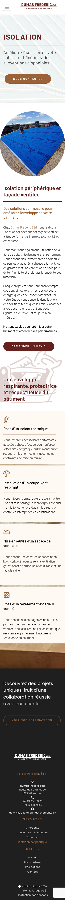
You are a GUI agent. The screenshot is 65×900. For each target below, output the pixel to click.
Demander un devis (29, 346)
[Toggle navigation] (6, 7)
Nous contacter (28, 78)
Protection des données (33, 895)
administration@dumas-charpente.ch (32, 812)
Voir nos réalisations (32, 720)
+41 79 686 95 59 (32, 801)
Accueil (32, 857)
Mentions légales (33, 890)
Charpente (32, 827)
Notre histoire (32, 862)
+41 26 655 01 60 (32, 805)
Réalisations (32, 867)
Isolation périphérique (32, 842)
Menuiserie (32, 837)
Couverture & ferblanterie (32, 832)
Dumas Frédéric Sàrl (23, 227)
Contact (32, 871)
